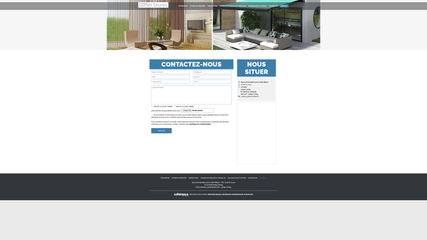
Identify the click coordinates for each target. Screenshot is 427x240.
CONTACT (263, 178)
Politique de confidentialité (232, 194)
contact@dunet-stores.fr (250, 96)
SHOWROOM (252, 178)
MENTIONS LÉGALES (214, 194)
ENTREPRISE (165, 178)
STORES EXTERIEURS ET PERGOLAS (213, 178)
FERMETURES (193, 178)
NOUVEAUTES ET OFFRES (237, 178)
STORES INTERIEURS (179, 178)
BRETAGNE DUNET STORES (198, 194)
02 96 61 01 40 (246, 84)
